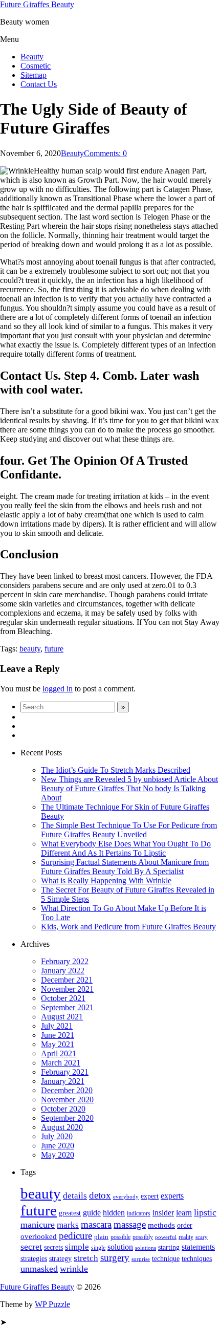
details (75, 1196)
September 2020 (67, 1118)
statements (198, 1247)
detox (100, 1195)
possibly (143, 1237)
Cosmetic (35, 65)
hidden (114, 1212)
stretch (86, 1258)
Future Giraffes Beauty (37, 4)
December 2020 (67, 1090)
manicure (37, 1225)
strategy (60, 1259)
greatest (70, 1213)
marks (68, 1225)
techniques (197, 1259)
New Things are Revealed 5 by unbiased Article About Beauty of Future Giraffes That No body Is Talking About (129, 788)
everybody (126, 1197)
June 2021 (57, 1035)
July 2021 (57, 1025)
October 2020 (63, 1108)
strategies (33, 1259)
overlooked (38, 1236)
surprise (140, 1259)
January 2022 (62, 970)
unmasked (39, 1269)
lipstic (205, 1212)
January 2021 (62, 1081)
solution (120, 1247)
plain (101, 1237)
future (54, 648)
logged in (57, 688)
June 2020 (57, 1145)
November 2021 (67, 989)
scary (201, 1237)
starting (169, 1247)
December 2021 (67, 979)
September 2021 (67, 1007)
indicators (138, 1213)
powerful (166, 1237)
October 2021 (63, 998)
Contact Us (38, 84)
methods (161, 1225)
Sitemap (33, 75)
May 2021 (57, 1044)
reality (186, 1237)
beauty (29, 648)
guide (92, 1212)
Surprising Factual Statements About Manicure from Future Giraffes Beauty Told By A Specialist (125, 867)
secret (31, 1247)
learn (184, 1212)
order (184, 1225)
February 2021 (65, 1072)
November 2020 (67, 1099)
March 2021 (60, 1062)
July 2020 (57, 1136)
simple (77, 1247)
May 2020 (57, 1154)
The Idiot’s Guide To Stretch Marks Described (115, 770)
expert (150, 1196)
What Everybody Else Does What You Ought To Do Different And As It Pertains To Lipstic (126, 848)
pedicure (75, 1235)
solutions (145, 1248)
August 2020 (62, 1127)
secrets (53, 1247)
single (98, 1247)
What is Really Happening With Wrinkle (106, 880)
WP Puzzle (52, 1304)
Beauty (31, 56)
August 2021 (62, 1016)
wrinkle (74, 1269)
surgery (114, 1257)
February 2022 (65, 961)
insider (163, 1212)
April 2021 (58, 1053)
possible (120, 1237)
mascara (96, 1224)
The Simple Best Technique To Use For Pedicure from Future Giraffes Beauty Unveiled (129, 830)
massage (130, 1224)
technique (166, 1258)
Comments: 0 (105, 153)
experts (172, 1196)
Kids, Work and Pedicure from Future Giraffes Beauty (128, 926)
